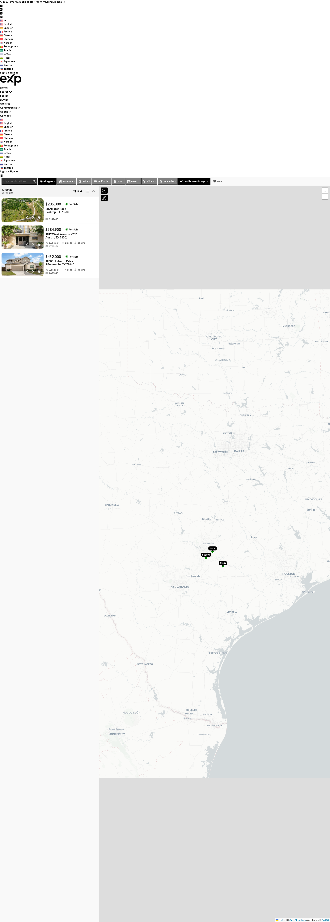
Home (4, 87)
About (4, 111)
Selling (4, 95)
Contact (5, 115)
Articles (5, 103)
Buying (4, 99)
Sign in (14, 72)
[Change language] (3, 21)
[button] (325, 191)
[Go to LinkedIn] (1, 16)
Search (4, 91)
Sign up (4, 72)
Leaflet (282, 920)
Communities (8, 107)
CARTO (325, 920)
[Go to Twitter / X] (1, 13)
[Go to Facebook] (1, 5)
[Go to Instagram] (1, 9)
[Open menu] (1, 175)
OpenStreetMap (297, 920)
